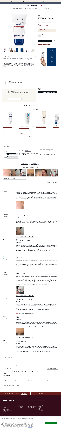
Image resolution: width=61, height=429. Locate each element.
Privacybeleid (30, 404)
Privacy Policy (30, 427)
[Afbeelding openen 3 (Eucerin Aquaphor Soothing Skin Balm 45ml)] (16, 50)
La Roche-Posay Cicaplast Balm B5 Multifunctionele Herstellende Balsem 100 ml (26, 126)
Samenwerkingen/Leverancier (42, 405)
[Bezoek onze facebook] (48, 393)
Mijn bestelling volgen (21, 407)
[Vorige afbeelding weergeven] (3, 29)
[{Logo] (31, 5)
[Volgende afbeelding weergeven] (35, 29)
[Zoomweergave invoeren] (34, 45)
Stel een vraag (49, 22)
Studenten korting (41, 410)
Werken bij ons (40, 409)
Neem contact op (20, 406)
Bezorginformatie (20, 405)
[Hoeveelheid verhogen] (45, 36)
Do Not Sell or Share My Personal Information (8, 411)
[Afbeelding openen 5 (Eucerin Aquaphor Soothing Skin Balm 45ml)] (27, 50)
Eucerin (10, 10)
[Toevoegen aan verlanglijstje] (54, 41)
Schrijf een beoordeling (42, 22)
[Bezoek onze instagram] (51, 393)
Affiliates (39, 404)
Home (4, 10)
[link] (48, 6)
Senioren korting (40, 407)
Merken (7, 10)
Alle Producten (40, 408)
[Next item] (58, 122)
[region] (30, 423)
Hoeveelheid (40, 34)
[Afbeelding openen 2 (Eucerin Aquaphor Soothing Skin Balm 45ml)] (10, 50)
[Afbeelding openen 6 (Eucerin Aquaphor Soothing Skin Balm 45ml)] (33, 50)
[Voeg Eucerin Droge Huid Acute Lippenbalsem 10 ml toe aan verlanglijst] (17, 109)
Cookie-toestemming (6, 409)
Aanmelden (24, 393)
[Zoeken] (22, 6)
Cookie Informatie (30, 405)
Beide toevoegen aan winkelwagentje (47, 92)
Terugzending (20, 404)
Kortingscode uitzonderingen (32, 406)
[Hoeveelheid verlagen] (39, 36)
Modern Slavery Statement (32, 407)
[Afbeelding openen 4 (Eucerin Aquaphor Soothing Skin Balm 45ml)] (21, 50)
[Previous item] (3, 122)
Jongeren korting (40, 406)
